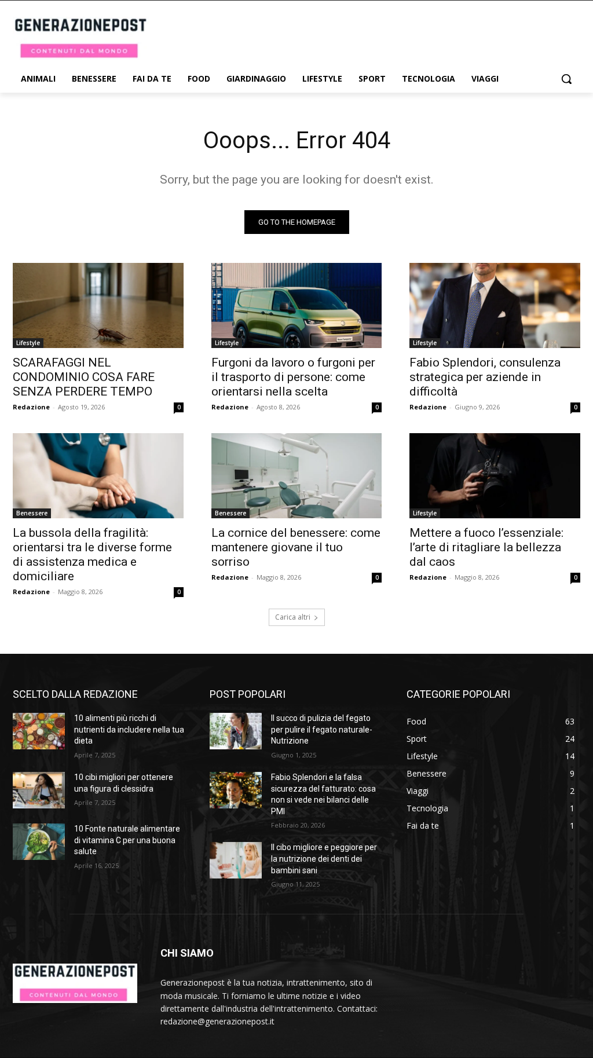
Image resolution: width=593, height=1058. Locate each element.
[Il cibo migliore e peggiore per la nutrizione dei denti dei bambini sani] (236, 860)
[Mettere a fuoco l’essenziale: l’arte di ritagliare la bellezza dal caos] (494, 475)
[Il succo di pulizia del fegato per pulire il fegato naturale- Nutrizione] (236, 731)
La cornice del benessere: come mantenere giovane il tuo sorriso (295, 547)
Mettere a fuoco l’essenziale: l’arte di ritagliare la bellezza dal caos (486, 547)
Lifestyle (28, 343)
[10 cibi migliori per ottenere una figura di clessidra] (39, 790)
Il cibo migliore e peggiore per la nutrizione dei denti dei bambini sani (324, 858)
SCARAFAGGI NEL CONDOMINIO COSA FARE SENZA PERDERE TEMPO (84, 377)
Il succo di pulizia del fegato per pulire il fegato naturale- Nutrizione (321, 729)
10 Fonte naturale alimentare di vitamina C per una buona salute (127, 840)
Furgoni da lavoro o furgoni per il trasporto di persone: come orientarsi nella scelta (293, 377)
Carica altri (292, 617)
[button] (566, 79)
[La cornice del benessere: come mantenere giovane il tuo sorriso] (296, 475)
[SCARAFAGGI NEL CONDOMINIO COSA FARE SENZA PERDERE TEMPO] (98, 305)
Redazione (31, 406)
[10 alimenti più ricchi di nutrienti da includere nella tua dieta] (39, 731)
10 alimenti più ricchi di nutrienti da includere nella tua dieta (129, 729)
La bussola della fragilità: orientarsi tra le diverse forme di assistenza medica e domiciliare (92, 554)
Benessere (31, 513)
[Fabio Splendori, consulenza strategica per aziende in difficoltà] (494, 305)
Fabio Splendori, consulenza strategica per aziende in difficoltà (485, 377)
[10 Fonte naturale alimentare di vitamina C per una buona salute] (39, 841)
